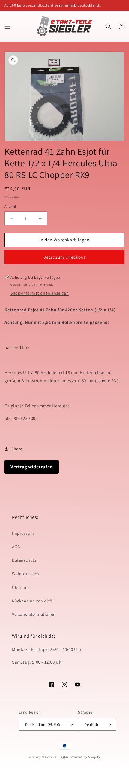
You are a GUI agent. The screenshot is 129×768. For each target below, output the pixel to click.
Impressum (23, 533)
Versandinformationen (34, 614)
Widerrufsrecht (26, 573)
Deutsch (91, 724)
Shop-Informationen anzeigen (39, 293)
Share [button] (16, 449)
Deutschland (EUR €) (42, 724)
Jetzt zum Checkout (65, 257)
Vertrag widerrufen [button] (31, 467)
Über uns (21, 587)
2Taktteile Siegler (55, 757)
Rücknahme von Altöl (33, 601)
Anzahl (10, 206)
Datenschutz (24, 560)
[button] (7, 26)
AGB (16, 546)
